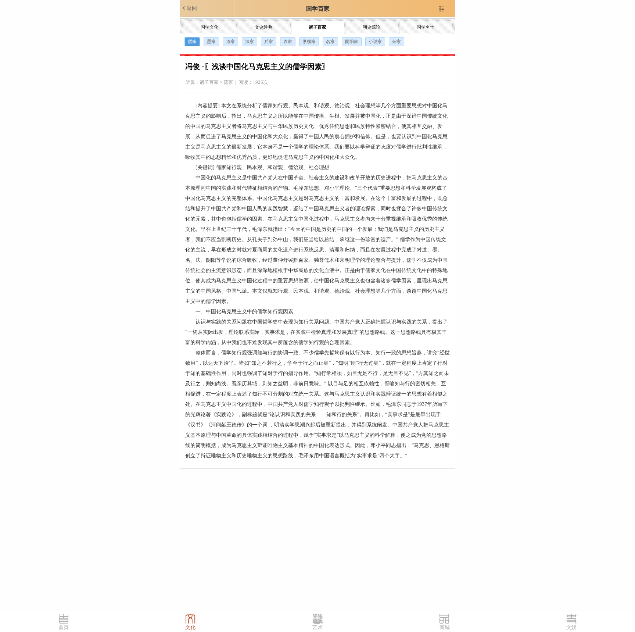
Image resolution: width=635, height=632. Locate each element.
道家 (230, 41)
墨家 (211, 41)
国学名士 (425, 27)
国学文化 (209, 27)
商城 (445, 627)
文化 (190, 627)
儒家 (192, 41)
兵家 (268, 41)
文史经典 (263, 27)
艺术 (317, 627)
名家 (330, 41)
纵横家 (309, 41)
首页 (63, 627)
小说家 (375, 41)
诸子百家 (317, 27)
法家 (249, 41)
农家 (287, 41)
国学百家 (318, 9)
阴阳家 (351, 41)
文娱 (571, 627)
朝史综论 (371, 27)
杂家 (396, 41)
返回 (189, 8)
